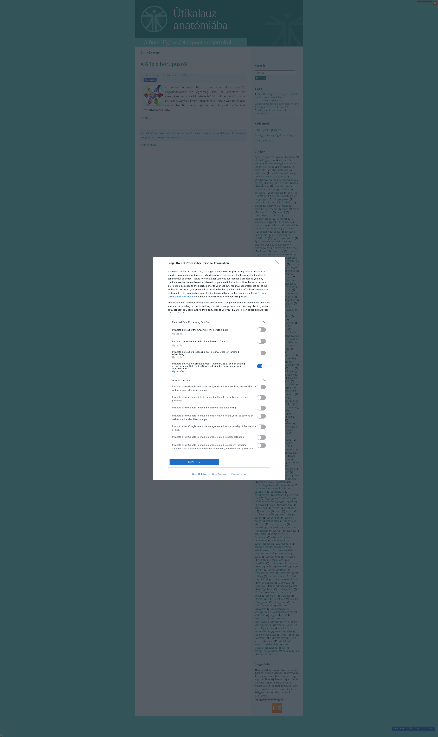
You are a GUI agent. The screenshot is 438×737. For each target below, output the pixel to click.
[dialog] (219, 368)
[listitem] (219, 322)
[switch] (261, 329)
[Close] (278, 263)
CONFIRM (194, 462)
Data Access (219, 474)
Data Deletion (199, 474)
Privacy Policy (238, 474)
